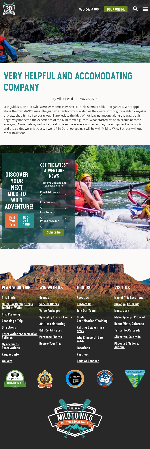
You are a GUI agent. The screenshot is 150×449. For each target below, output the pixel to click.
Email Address (50, 192)
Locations (83, 348)
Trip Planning (11, 314)
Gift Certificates (50, 330)
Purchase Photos (50, 337)
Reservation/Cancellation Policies (19, 336)
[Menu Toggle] (145, 9)
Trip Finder (9, 297)
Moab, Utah (121, 311)
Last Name (47, 211)
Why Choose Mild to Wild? (90, 339)
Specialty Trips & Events (55, 317)
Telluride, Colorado (127, 330)
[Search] (135, 8)
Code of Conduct (88, 361)
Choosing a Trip (12, 321)
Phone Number (49, 220)
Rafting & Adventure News (90, 329)
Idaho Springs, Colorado (130, 317)
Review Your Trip (50, 343)
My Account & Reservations (11, 346)
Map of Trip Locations (128, 297)
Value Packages (49, 311)
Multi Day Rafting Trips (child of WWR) (17, 306)
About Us (83, 297)
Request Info (10, 354)
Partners (83, 354)
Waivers (7, 361)
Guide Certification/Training (92, 319)
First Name (48, 201)
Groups (44, 297)
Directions (9, 327)
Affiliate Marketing (52, 324)
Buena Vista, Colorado (129, 324)
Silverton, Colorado (127, 337)
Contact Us (84, 304)
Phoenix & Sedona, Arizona (126, 345)
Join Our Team (86, 311)
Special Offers (49, 304)
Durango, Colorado (126, 304)
